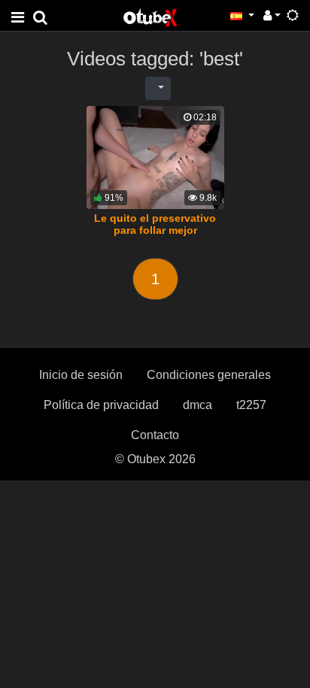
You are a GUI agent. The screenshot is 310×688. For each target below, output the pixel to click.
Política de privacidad (101, 405)
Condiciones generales (209, 374)
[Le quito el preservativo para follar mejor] (155, 157)
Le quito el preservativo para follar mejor (155, 224)
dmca (197, 405)
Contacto (155, 435)
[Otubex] (150, 17)
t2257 (251, 405)
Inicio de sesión (81, 374)
